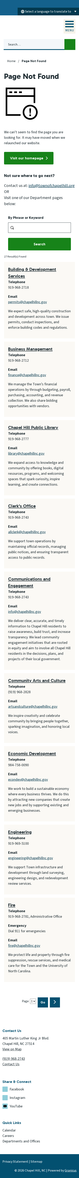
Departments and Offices (21, 1141)
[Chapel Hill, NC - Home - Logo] (23, 26)
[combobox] (48, 11)
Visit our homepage (26, 158)
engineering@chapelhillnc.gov (30, 858)
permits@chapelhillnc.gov (27, 302)
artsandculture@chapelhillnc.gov (32, 706)
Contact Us (10, 1064)
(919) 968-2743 (13, 1058)
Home (11, 61)
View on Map (11, 1049)
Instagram (17, 1097)
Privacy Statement (15, 1161)
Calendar (9, 1130)
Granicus (71, 1170)
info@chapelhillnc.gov (24, 611)
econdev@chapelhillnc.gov (28, 779)
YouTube (16, 1106)
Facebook (17, 1089)
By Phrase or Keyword (26, 217)
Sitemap (36, 1161)
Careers (8, 1135)
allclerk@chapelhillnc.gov (27, 532)
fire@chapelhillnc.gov (24, 945)
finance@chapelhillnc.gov (27, 375)
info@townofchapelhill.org (52, 186)
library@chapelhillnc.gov (26, 453)
